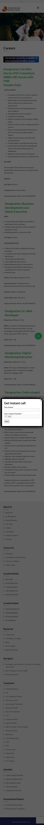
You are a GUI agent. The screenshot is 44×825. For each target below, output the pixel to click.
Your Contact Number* (13, 415)
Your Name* (8, 407)
